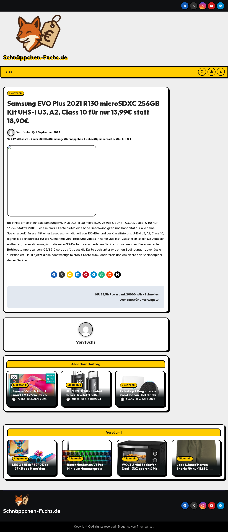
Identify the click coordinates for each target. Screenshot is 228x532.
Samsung (56, 139)
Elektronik (15, 93)
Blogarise (124, 526)
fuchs (26, 132)
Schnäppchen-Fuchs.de (35, 57)
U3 (119, 139)
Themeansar (145, 526)
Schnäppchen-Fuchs (78, 139)
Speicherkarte (104, 139)
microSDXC (39, 139)
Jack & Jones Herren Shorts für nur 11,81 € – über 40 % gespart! (193, 468)
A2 (14, 139)
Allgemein (20, 458)
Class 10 (24, 139)
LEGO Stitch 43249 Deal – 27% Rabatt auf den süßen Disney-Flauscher (30, 468)
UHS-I (127, 139)
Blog (9, 71)
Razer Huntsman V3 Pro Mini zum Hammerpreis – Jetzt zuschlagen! (85, 468)
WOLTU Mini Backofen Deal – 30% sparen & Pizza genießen (141, 468)
